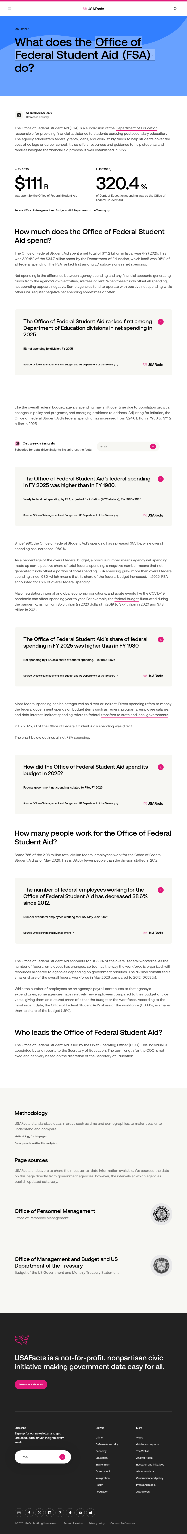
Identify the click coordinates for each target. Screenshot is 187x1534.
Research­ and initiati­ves (150, 1464)
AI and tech (143, 1491)
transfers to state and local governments (134, 715)
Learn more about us (31, 1384)
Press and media (146, 1484)
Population (102, 1491)
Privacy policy (97, 1523)
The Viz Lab (143, 1451)
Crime (99, 1437)
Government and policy (149, 1478)
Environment (103, 1464)
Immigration (103, 1478)
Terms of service (73, 1523)
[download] (161, 322)
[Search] (175, 8)
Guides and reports (147, 1444)
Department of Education (136, 128)
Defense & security (107, 1444)
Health (99, 1484)
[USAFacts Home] (93, 8)
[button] (85, 48)
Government (23, 28)
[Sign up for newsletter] (153, 446)
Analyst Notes (144, 1457)
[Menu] (9, 11)
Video (139, 1437)
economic (79, 593)
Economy (101, 1451)
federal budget (127, 599)
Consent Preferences (122, 1523)
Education (97, 1050)
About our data (145, 1471)
